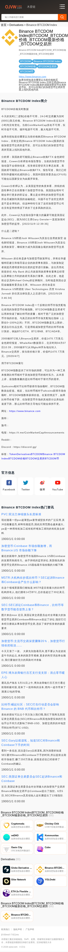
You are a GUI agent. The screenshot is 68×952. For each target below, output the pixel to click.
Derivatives (16, 24)
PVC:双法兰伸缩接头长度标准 (21, 514)
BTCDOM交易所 (35, 458)
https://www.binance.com (32, 76)
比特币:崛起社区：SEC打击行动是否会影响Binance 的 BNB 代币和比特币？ (30, 706)
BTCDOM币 (52, 458)
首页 (3, 24)
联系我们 (5, 929)
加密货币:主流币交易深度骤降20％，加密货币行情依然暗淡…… (33, 643)
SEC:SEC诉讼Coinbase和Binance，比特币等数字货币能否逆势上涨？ (32, 607)
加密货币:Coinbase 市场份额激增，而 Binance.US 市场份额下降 (26, 548)
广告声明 (30, 929)
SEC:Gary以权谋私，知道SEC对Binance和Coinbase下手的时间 (30, 742)
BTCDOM (37, 454)
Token (13, 454)
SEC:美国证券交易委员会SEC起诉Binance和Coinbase (31, 778)
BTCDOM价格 (16, 458)
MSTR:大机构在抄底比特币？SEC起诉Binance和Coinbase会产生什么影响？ (33, 580)
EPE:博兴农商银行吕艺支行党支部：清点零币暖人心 (33, 675)
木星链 (22, 947)
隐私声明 (17, 929)
